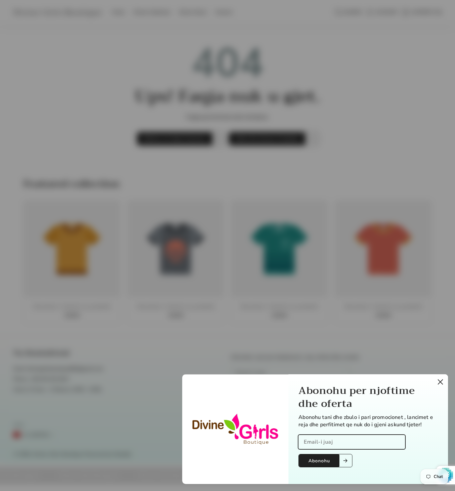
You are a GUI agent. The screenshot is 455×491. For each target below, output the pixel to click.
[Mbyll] (440, 382)
